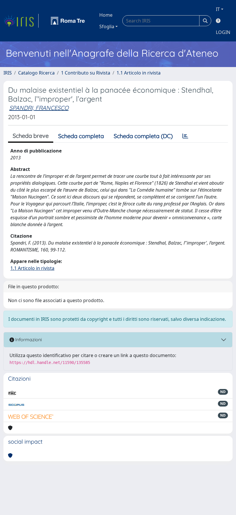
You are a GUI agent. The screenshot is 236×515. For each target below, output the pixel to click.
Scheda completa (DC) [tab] (143, 136)
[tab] (185, 136)
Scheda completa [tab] (81, 136)
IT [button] (218, 9)
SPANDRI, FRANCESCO (38, 107)
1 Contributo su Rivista (85, 73)
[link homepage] (21, 21)
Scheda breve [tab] (31, 135)
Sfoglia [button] (106, 26)
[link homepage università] (68, 21)
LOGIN (223, 32)
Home (106, 15)
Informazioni (28, 339)
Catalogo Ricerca (36, 73)
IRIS (7, 73)
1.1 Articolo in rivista (139, 73)
